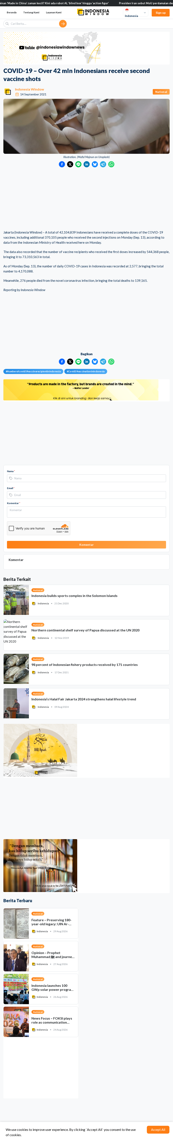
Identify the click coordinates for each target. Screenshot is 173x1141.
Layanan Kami (53, 12)
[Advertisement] (86, 199)
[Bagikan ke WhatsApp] (111, 164)
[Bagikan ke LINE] (78, 164)
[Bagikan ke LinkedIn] (87, 164)
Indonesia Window (29, 89)
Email (11, 488)
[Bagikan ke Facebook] (62, 164)
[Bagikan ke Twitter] (70, 164)
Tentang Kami (31, 12)
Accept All (158, 1129)
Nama (11, 471)
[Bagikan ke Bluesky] (95, 164)
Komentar (13, 503)
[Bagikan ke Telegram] (103, 164)
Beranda (11, 12)
